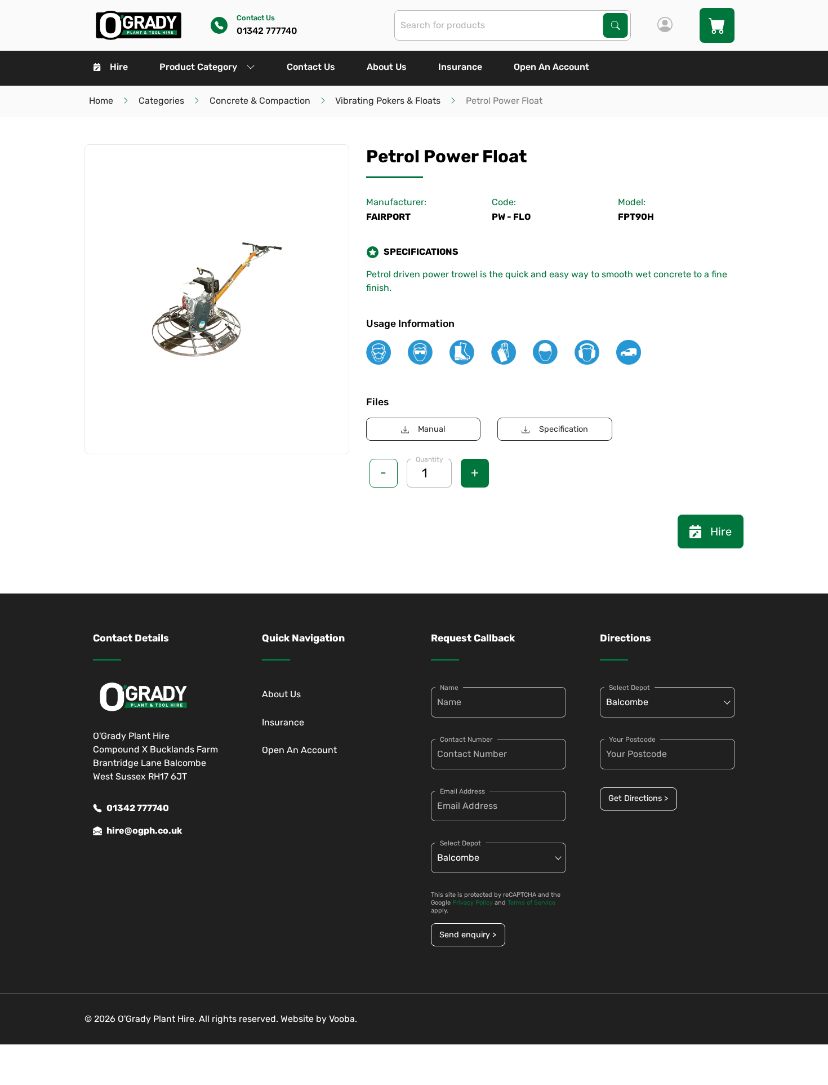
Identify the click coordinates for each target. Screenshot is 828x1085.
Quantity (429, 459)
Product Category (198, 66)
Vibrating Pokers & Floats (387, 100)
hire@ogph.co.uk (144, 830)
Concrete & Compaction (260, 100)
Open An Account (551, 66)
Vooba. (343, 1018)
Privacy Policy (472, 902)
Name (449, 688)
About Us (387, 66)
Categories (161, 100)
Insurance (460, 66)
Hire (119, 66)
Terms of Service (531, 902)
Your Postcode (632, 739)
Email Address (462, 791)
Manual (432, 429)
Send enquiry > (467, 935)
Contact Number (466, 739)
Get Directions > (638, 798)
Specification (563, 429)
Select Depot (460, 843)
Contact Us (311, 66)
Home (101, 100)
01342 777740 (137, 808)
